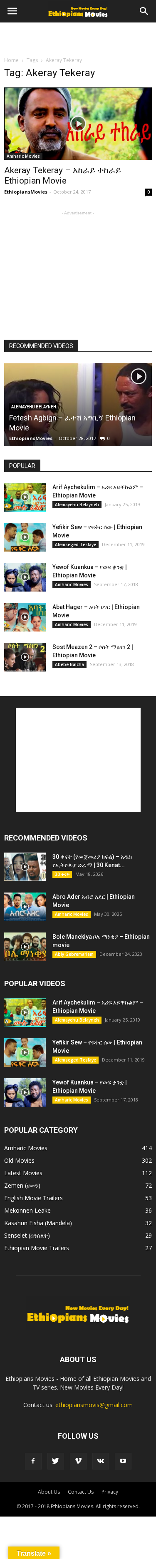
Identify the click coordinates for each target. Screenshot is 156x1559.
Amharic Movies (23, 156)
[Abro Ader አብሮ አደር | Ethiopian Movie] (25, 907)
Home (11, 60)
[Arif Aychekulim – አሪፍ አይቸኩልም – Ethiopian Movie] (25, 497)
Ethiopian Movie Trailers (36, 1248)
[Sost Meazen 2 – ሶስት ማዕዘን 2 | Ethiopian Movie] (25, 657)
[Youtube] (123, 1461)
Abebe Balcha (69, 664)
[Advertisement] (78, 37)
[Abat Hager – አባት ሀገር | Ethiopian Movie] (25, 617)
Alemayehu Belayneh (33, 407)
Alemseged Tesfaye (75, 544)
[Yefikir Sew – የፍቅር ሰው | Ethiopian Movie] (25, 537)
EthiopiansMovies (25, 192)
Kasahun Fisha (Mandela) (38, 1223)
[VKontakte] (100, 1461)
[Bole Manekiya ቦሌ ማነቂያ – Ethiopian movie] (25, 946)
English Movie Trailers (33, 1198)
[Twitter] (55, 1461)
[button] (144, 11)
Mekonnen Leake (27, 1210)
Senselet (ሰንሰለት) (27, 1235)
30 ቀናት (62, 874)
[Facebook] (33, 1461)
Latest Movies (23, 1173)
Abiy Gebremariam (74, 954)
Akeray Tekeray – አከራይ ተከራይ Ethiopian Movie (62, 175)
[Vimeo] (78, 1461)
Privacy (110, 1491)
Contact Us (81, 1491)
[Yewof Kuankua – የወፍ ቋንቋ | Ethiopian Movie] (25, 577)
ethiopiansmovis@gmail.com (94, 1405)
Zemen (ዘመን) (22, 1185)
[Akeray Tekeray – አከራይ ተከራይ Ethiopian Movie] (78, 123)
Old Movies (19, 1160)
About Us (49, 1491)
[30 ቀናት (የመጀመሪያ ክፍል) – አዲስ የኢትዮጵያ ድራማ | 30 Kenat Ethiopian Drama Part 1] (25, 867)
